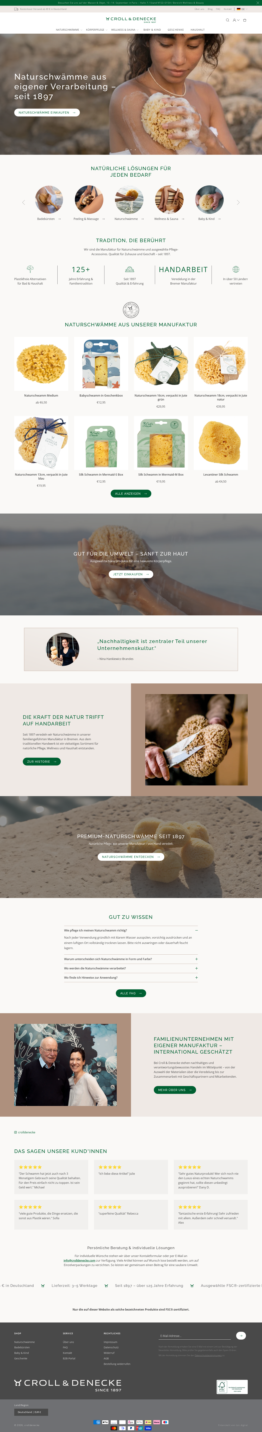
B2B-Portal (69, 1358)
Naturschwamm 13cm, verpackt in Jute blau (41, 476)
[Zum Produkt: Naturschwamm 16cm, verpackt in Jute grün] (161, 364)
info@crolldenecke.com (79, 1260)
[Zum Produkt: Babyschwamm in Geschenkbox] (101, 364)
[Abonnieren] (241, 1336)
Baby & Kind (21, 1353)
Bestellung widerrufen (117, 1364)
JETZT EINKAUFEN (128, 574)
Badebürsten (22, 1347)
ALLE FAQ (128, 993)
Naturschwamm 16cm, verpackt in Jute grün (161, 397)
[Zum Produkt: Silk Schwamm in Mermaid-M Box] (161, 443)
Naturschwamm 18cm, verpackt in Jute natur (220, 397)
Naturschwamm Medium (41, 395)
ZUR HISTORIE (38, 761)
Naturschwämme (24, 1342)
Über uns (68, 1342)
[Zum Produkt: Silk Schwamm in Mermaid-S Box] (101, 443)
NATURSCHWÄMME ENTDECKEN (128, 857)
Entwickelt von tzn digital (233, 1425)
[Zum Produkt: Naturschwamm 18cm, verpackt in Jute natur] (221, 364)
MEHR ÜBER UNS (172, 1090)
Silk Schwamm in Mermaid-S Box (101, 475)
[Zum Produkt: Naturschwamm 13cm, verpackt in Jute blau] (41, 443)
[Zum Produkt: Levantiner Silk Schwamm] (221, 443)
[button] (69, 29)
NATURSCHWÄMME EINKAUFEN (44, 112)
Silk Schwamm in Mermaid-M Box (161, 475)
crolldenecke (26, 1132)
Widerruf (109, 1353)
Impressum (110, 1342)
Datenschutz (111, 1347)
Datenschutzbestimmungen (208, 1355)
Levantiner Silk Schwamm (220, 475)
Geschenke (20, 1358)
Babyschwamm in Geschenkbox (101, 395)
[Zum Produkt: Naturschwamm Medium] (41, 364)
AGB (106, 1358)
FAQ (65, 1347)
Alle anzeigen (128, 493)
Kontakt (67, 1353)
